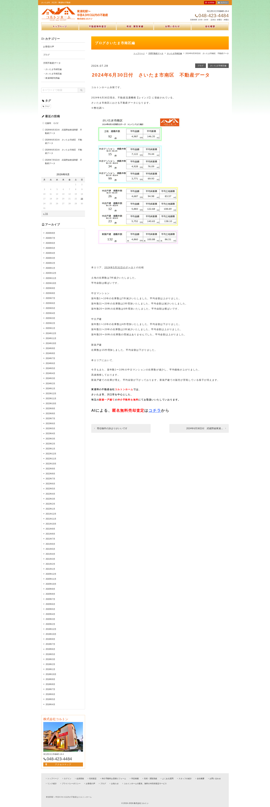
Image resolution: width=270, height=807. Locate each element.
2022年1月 (50, 509)
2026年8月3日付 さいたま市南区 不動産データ (63, 151)
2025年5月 (50, 308)
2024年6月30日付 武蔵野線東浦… (204, 428)
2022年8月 (50, 473)
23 (82, 199)
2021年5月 (50, 549)
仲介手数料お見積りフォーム (114, 778)
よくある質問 (167, 778)
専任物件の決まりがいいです (112, 428)
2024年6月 (50, 363)
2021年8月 (50, 534)
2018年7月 (50, 689)
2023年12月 (51, 393)
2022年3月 (50, 499)
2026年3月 (50, 258)
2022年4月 (50, 494)
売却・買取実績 (150, 778)
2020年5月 (50, 609)
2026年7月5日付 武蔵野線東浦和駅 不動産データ (63, 162)
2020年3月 (50, 619)
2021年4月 (50, 554)
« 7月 (45, 214)
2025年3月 (50, 318)
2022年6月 (50, 483)
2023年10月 (51, 403)
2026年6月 (50, 243)
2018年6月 (50, 694)
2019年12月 (51, 629)
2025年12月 (51, 273)
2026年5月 (50, 248)
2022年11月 (51, 458)
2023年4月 (50, 433)
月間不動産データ (52, 63)
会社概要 (200, 778)
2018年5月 (50, 699)
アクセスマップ (63, 764)
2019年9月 (50, 639)
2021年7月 (50, 539)
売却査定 (93, 778)
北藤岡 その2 (51, 123)
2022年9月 (50, 468)
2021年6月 (50, 544)
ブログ (201, 66)
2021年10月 (51, 524)
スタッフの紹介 (185, 778)
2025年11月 (51, 278)
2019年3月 (50, 659)
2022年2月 (50, 504)
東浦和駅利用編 (52, 78)
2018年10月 (51, 674)
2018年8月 (50, 684)
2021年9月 (50, 529)
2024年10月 (51, 343)
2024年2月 (50, 383)
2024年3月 (50, 378)
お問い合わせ (215, 778)
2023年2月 (50, 443)
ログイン (224, 2)
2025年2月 (50, 323)
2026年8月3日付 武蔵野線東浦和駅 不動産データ (63, 131)
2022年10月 (51, 463)
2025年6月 (50, 303)
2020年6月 (50, 604)
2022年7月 (50, 478)
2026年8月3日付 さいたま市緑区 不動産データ (63, 141)
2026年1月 (50, 268)
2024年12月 (51, 333)
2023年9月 (50, 408)
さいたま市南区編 (218, 66)
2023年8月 (50, 413)
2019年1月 (50, 669)
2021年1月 (50, 569)
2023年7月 (50, 418)
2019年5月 (50, 654)
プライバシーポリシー (71, 783)
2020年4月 (50, 614)
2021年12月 (51, 514)
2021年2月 (50, 564)
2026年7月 (50, 238)
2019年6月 (50, 649)
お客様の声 (48, 46)
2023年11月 (51, 398)
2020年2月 (50, 624)
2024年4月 (50, 373)
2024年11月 (51, 338)
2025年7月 (50, 298)
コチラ (155, 410)
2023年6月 (50, 423)
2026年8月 (50, 233)
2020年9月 (50, 589)
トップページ (53, 778)
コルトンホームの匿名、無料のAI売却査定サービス (145, 783)
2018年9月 (50, 679)
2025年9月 (50, 288)
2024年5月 (50, 368)
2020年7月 (50, 599)
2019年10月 (51, 634)
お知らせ (115, 783)
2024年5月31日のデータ (118, 267)
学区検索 (135, 778)
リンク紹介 (52, 783)
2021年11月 (51, 519)
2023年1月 (50, 448)
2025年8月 (50, 293)
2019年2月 (50, 664)
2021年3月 (50, 559)
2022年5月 (50, 488)
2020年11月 (51, 579)
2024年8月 (50, 353)
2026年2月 (50, 263)
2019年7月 (50, 644)
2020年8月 (50, 594)
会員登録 (211, 2)
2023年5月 (50, 428)
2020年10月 (51, 584)
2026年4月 (50, 253)
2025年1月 (50, 328)
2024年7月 (50, 358)
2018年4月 (50, 704)
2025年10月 (51, 283)
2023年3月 (50, 438)
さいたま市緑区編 (53, 69)
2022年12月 (51, 453)
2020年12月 (51, 574)
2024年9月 (50, 348)
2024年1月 (50, 388)
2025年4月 (50, 313)
